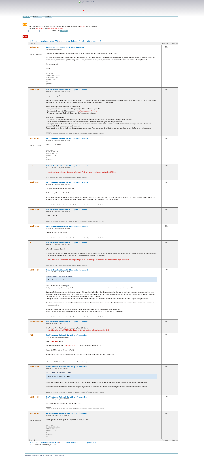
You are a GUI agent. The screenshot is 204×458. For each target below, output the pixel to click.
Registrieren (40, 28)
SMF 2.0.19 (43, 455)
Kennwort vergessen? (55, 28)
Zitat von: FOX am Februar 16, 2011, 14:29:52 (59, 276)
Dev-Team (54, 341)
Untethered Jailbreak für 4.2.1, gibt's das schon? (65, 47)
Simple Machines (59, 455)
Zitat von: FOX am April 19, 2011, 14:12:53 (59, 372)
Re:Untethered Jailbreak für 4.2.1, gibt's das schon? (67, 90)
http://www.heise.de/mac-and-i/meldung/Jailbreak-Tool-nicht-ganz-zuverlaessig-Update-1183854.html (82, 172)
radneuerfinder (36, 322)
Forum (25, 36)
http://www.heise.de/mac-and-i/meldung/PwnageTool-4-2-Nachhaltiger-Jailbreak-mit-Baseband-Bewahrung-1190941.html (88, 260)
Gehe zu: (31, 445)
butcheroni (34, 47)
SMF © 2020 (50, 455)
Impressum (28, 455)
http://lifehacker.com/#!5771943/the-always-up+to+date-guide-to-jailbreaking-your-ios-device (79, 330)
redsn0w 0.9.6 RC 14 (72, 346)
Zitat (166, 47)
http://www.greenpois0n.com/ (87, 111)
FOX (32, 166)
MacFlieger (34, 90)
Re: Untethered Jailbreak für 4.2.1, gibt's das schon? (67, 335)
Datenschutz (35, 455)
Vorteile (82, 26)
